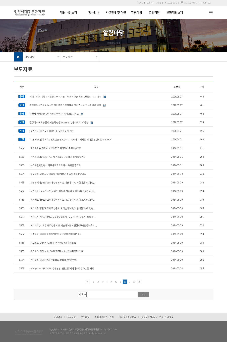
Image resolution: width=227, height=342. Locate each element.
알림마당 (136, 12)
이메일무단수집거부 (104, 317)
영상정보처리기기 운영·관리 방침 (157, 317)
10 (134, 282)
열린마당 (154, 12)
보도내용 (85, 317)
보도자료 (68, 57)
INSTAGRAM (189, 2)
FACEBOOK (172, 2)
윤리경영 (58, 317)
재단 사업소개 (68, 12)
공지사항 (71, 317)
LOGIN (149, 2)
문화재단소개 (175, 12)
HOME (140, 2)
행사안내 (93, 12)
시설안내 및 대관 (116, 12)
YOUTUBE (207, 2)
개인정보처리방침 (127, 317)
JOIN (158, 2)
